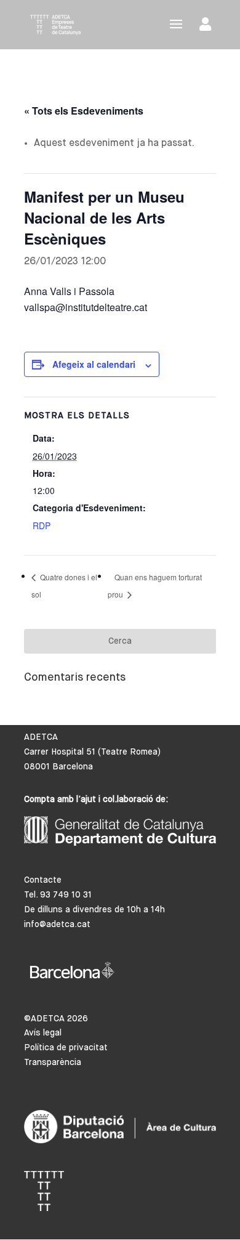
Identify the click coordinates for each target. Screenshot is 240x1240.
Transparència (52, 1062)
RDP (41, 525)
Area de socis (207, 26)
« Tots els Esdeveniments (83, 110)
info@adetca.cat (57, 924)
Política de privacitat (66, 1047)
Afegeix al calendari (93, 364)
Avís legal (43, 1033)
